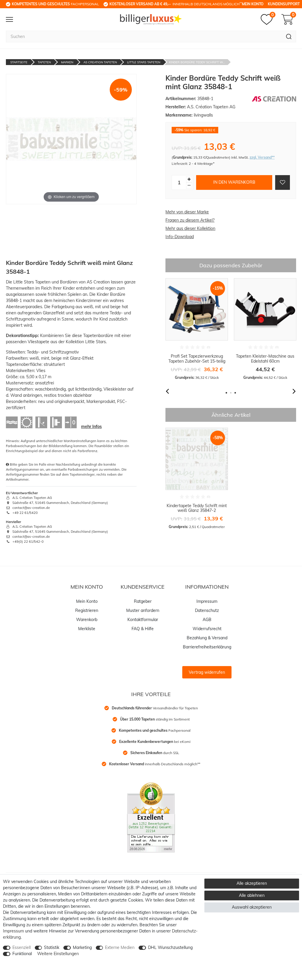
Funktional (22, 953)
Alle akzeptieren (252, 883)
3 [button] (235, 393)
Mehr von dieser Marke (187, 212)
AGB (207, 619)
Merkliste (86, 628)
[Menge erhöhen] (189, 179)
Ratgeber (143, 601)
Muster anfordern (142, 610)
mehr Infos (91, 426)
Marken (67, 62)
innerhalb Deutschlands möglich (175, 3)
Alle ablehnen (252, 895)
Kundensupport (284, 4)
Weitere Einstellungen (58, 953)
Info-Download (179, 236)
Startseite (18, 62)
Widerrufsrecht (207, 628)
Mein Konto (252, 4)
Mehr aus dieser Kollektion (190, 228)
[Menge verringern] (189, 185)
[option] (197, 329)
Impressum (206, 601)
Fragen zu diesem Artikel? (189, 220)
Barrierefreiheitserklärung (207, 647)
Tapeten (44, 62)
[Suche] (289, 36)
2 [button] (231, 393)
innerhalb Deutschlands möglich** (154, 764)
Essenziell (21, 947)
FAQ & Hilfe (143, 628)
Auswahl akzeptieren (252, 907)
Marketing (82, 947)
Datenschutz (207, 610)
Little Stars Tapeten (143, 62)
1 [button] (226, 393)
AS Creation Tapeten (100, 62)
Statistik (51, 947)
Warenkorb (86, 619)
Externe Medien (119, 947)
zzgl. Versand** (262, 157)
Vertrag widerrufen (207, 672)
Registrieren (86, 610)
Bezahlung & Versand (207, 637)
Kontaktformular (142, 619)
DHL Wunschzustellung (170, 947)
